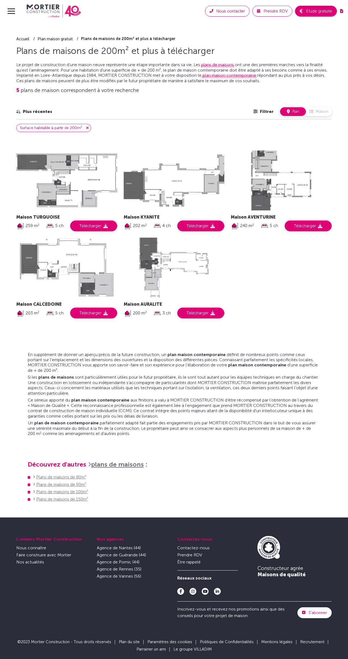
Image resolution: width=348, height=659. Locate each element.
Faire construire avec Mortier (43, 554)
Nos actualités (30, 562)
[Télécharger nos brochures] (342, 11)
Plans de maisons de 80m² (61, 477)
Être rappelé (189, 562)
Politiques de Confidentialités (227, 641)
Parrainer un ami (151, 649)
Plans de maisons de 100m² (62, 491)
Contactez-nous (194, 539)
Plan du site (129, 641)
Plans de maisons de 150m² (62, 499)
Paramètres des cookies (169, 641)
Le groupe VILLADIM (192, 649)
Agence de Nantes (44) (119, 547)
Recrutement (312, 641)
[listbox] (34, 111)
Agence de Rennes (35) (119, 569)
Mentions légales (277, 641)
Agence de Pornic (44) (118, 562)
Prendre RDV (189, 554)
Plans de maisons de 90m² (61, 484)
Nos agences (110, 539)
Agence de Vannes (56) (119, 576)
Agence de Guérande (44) (121, 554)
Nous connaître (31, 547)
